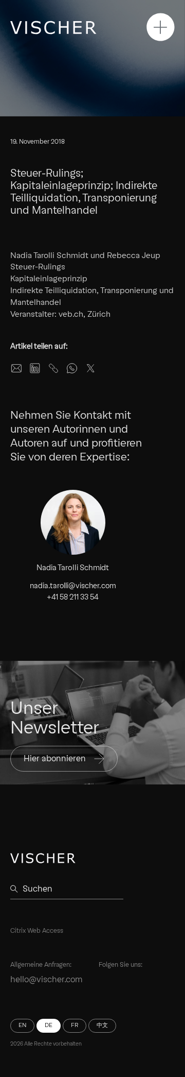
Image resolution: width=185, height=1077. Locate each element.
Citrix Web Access (36, 930)
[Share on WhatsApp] (72, 368)
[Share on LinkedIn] (35, 368)
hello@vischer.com (46, 979)
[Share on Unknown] (53, 368)
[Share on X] (90, 368)
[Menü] (160, 27)
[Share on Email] (16, 368)
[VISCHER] (53, 28)
